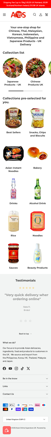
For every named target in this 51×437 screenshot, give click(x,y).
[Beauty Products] (37, 253)
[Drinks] (13, 189)
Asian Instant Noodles (13, 169)
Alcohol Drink (37, 203)
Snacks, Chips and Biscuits (37, 134)
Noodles (38, 235)
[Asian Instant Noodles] (13, 153)
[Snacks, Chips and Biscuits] (37, 118)
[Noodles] (37, 221)
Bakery (37, 168)
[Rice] (13, 221)
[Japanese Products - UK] (13, 68)
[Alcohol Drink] (37, 189)
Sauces (13, 267)
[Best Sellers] (13, 118)
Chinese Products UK (35, 83)
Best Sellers (13, 132)
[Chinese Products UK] (36, 68)
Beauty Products (37, 267)
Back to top (24, 334)
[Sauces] (13, 253)
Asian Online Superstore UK (26, 428)
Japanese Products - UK (12, 83)
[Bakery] (37, 153)
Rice (13, 235)
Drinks (13, 203)
